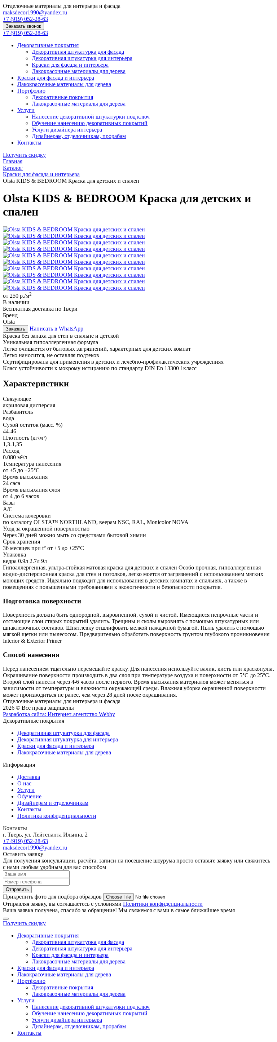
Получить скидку (24, 155)
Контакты (29, 809)
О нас (24, 783)
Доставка (28, 777)
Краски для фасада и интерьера (55, 746)
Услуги (26, 790)
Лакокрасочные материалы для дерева (64, 752)
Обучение (29, 796)
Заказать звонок (23, 26)
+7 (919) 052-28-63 (25, 19)
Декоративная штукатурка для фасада (63, 733)
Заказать (15, 329)
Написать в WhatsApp (56, 328)
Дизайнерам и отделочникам (52, 803)
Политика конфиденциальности (56, 816)
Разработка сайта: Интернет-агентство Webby (59, 714)
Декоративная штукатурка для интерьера (67, 739)
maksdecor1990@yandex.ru (35, 12)
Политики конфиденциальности (163, 904)
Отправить (17, 889)
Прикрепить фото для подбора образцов (52, 897)
